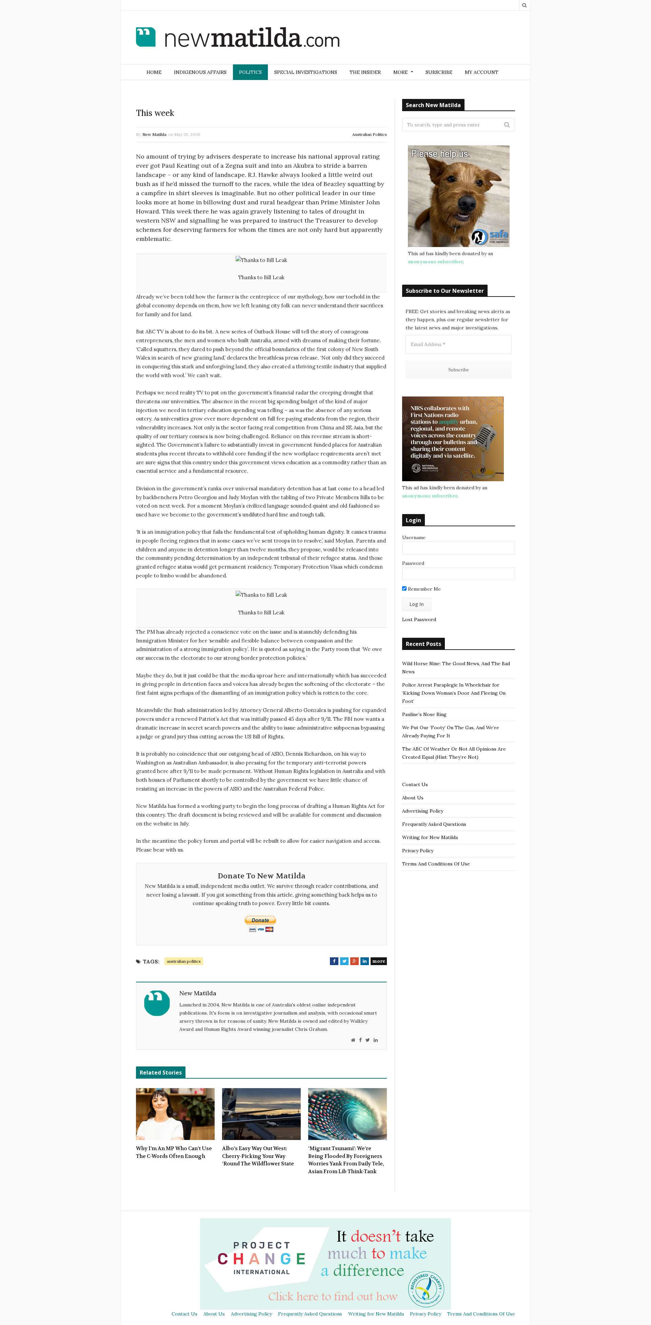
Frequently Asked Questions (434, 824)
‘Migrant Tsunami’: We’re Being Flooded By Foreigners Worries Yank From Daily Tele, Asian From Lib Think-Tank (346, 1160)
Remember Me (424, 589)
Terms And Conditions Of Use (436, 864)
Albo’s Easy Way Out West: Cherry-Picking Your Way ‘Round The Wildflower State (258, 1156)
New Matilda (154, 134)
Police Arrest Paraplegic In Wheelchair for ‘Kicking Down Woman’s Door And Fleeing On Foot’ (454, 693)
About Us (412, 798)
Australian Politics (369, 134)
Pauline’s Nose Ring (424, 714)
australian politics (184, 961)
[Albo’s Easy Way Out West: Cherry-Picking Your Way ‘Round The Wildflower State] (261, 1114)
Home (153, 72)
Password (413, 563)
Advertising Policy (422, 811)
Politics (250, 72)
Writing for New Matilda (430, 837)
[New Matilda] (237, 38)
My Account (481, 72)
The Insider (365, 72)
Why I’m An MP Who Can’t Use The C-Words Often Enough (174, 1152)
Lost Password (419, 619)
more (378, 961)
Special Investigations (305, 72)
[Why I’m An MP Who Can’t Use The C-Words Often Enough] (175, 1114)
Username (414, 537)
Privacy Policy (417, 851)
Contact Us (415, 784)
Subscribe (439, 72)
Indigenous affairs (200, 72)
